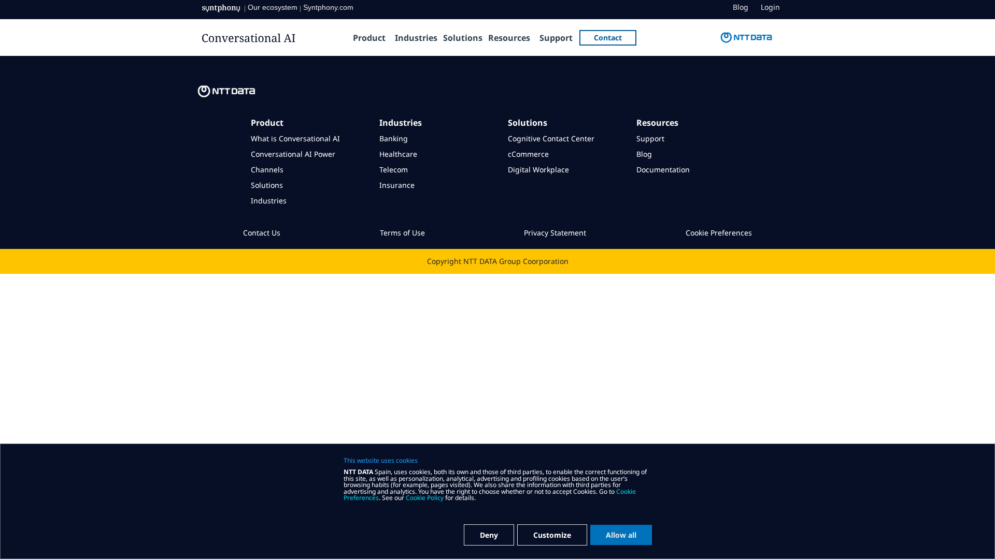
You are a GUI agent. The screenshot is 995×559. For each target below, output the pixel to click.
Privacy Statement (555, 233)
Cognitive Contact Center (551, 138)
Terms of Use (402, 233)
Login (770, 7)
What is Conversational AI (295, 138)
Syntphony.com (328, 7)
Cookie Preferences (719, 233)
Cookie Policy (425, 497)
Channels (267, 169)
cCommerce (528, 154)
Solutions (463, 37)
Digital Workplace (538, 169)
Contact (608, 37)
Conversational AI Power (293, 154)
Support (556, 37)
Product (369, 37)
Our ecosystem (272, 7)
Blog (740, 7)
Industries (416, 37)
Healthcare (398, 154)
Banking (393, 138)
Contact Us (261, 233)
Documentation (663, 169)
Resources (509, 37)
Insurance (397, 185)
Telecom (393, 169)
